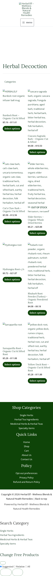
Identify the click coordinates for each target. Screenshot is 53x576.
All (28, 566)
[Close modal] (3, 562)
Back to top (41, 498)
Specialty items (27, 428)
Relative (20, 566)
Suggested (8, 566)
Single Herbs (26, 415)
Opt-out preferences (26, 473)
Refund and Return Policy (26, 481)
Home (26, 442)
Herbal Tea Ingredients (26, 419)
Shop (26, 446)
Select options (12, 128)
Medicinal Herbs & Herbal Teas (26, 423)
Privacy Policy (26, 477)
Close (6, 572)
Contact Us (26, 459)
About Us (26, 455)
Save (17, 572)
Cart (26, 450)
